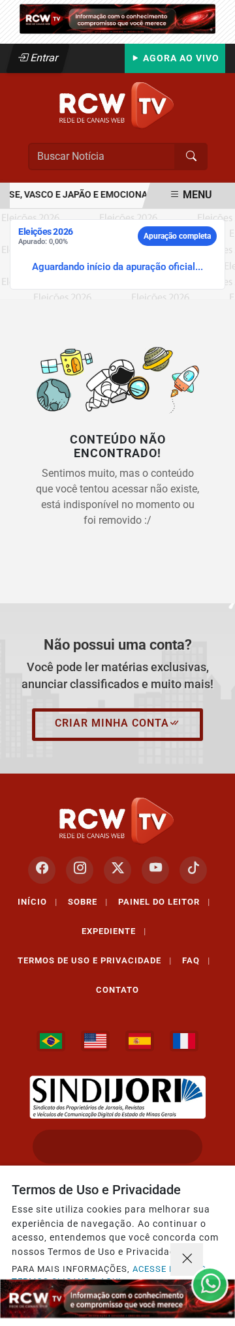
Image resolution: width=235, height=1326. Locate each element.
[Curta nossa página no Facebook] (41, 870)
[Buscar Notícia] (191, 156)
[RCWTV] (117, 18)
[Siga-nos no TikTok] (193, 870)
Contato (117, 990)
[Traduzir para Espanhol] (139, 1041)
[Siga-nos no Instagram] (79, 870)
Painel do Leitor (164, 902)
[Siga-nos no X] (117, 870)
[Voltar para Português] (51, 1041)
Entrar (43, 58)
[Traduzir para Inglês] (95, 1041)
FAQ (196, 960)
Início (37, 902)
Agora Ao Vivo (179, 58)
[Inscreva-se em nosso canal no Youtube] (155, 870)
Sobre (88, 902)
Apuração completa (177, 236)
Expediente (114, 931)
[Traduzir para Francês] (184, 1041)
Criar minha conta (112, 723)
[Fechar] (186, 1259)
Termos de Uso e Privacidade (95, 960)
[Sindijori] (117, 1097)
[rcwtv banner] (117, 1298)
